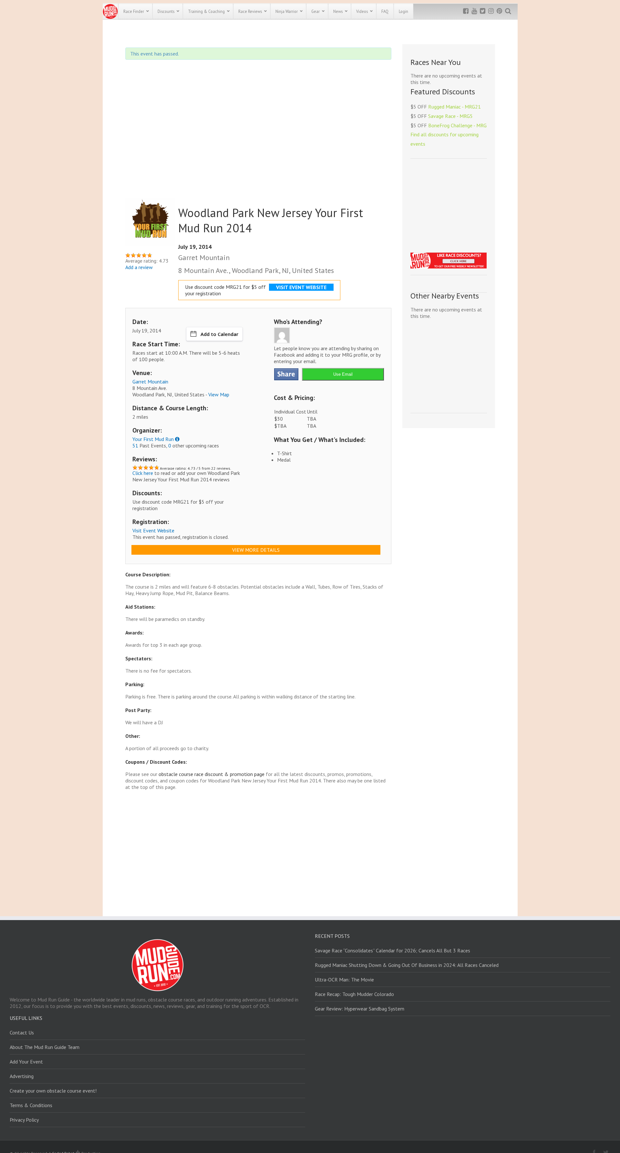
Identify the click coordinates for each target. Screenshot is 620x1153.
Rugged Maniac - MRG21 (454, 106)
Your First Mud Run (153, 439)
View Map (218, 394)
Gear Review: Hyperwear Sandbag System (359, 1008)
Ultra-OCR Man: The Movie (344, 979)
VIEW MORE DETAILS (256, 550)
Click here (142, 473)
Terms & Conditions (31, 1105)
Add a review (139, 267)
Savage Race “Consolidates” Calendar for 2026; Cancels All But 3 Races (392, 950)
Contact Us (22, 1032)
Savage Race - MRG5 (450, 116)
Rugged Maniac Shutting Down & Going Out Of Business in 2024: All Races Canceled (407, 965)
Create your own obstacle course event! (53, 1090)
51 (135, 445)
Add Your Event (26, 1061)
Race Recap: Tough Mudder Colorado (354, 994)
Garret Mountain (150, 381)
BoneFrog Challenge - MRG (457, 125)
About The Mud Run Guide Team (44, 1047)
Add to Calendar (219, 334)
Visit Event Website (153, 530)
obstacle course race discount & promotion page (211, 774)
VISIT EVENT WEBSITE (301, 287)
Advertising (22, 1076)
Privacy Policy (24, 1119)
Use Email (343, 374)
